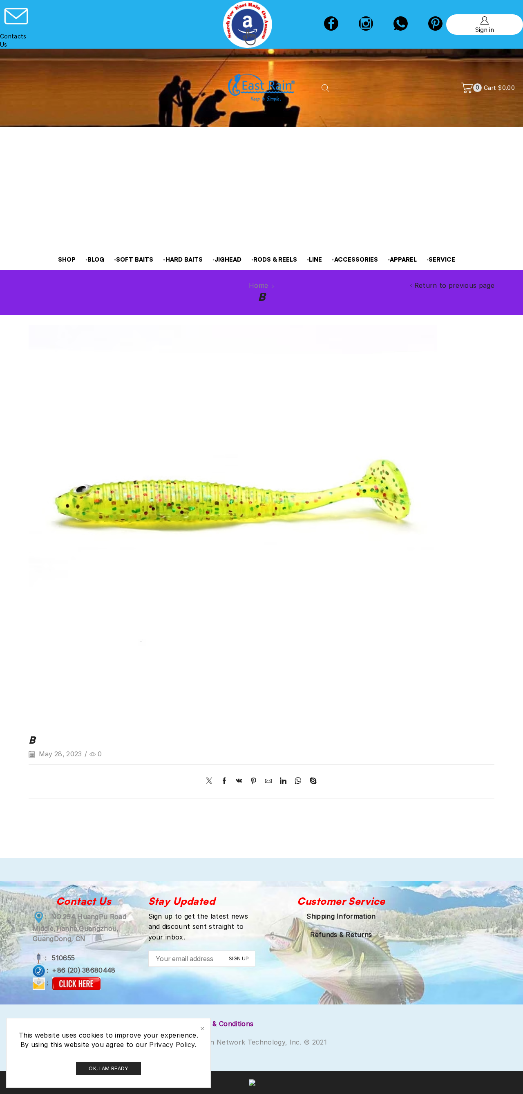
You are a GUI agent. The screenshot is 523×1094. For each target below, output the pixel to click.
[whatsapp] (298, 781)
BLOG (95, 259)
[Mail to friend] (268, 781)
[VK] (239, 781)
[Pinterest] (253, 781)
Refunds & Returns (341, 934)
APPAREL (403, 259)
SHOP (67, 259)
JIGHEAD (228, 259)
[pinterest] (435, 24)
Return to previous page (454, 285)
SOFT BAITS (134, 259)
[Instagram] (366, 24)
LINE (315, 259)
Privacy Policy (171, 1044)
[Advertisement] (261, 188)
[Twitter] (211, 781)
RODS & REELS (275, 259)
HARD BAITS (184, 259)
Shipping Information (340, 916)
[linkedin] (283, 781)
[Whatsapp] (400, 24)
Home (258, 285)
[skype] (311, 781)
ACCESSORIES (356, 259)
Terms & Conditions (222, 1024)
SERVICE (442, 259)
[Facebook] (331, 24)
